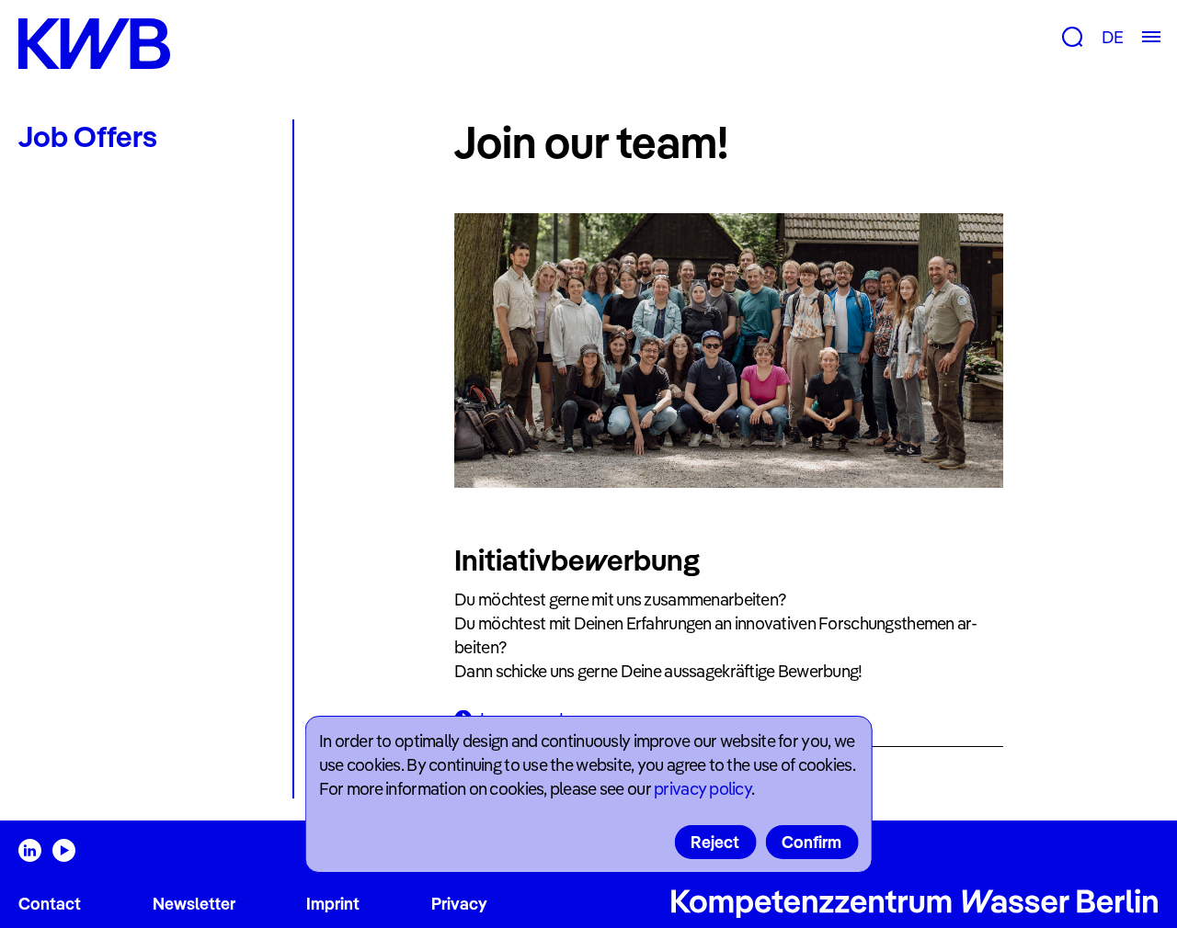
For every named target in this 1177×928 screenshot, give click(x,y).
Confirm (811, 842)
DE (1112, 37)
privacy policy (702, 788)
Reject (715, 842)
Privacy (459, 903)
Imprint (333, 903)
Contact (49, 903)
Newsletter (194, 903)
